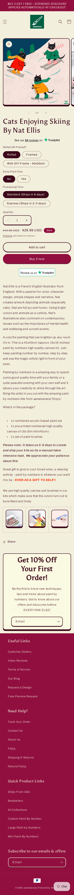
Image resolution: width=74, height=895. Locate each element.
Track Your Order (19, 721)
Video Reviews (18, 660)
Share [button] (11, 541)
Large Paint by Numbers (24, 827)
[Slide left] (28, 112)
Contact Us (15, 730)
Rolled (11, 154)
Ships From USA (19, 791)
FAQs (11, 748)
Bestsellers (15, 800)
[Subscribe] (58, 621)
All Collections (17, 809)
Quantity (8, 212)
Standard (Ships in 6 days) (26, 194)
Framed (31, 154)
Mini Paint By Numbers (23, 836)
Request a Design (20, 687)
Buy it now (37, 259)
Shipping (7, 236)
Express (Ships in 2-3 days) (26, 203)
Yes (23, 178)
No (9, 178)
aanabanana (30, 888)
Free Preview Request (23, 696)
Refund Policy (17, 766)
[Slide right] (45, 112)
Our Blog (14, 678)
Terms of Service (19, 669)
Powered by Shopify (48, 888)
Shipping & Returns (21, 757)
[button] (5, 21)
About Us (14, 739)
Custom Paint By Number (25, 818)
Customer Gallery (20, 651)
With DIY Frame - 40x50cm (26, 163)
